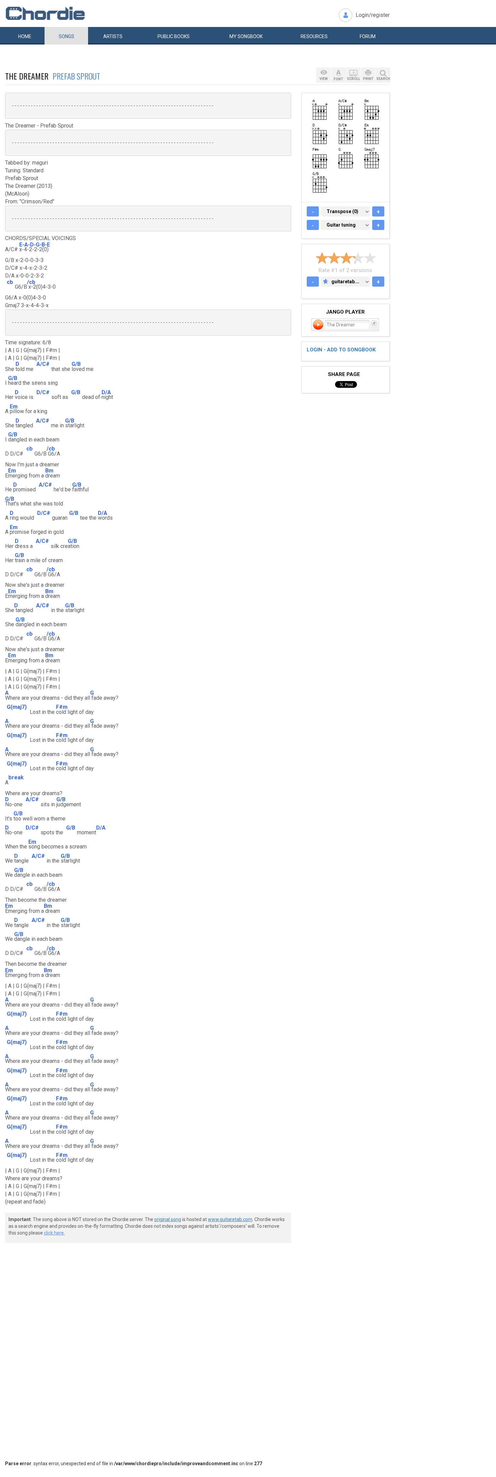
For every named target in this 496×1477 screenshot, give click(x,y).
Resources (314, 36)
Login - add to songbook (341, 350)
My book (246, 36)
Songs (66, 36)
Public (174, 36)
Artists (112, 36)
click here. (54, 1233)
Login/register (373, 15)
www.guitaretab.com (230, 1219)
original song (167, 1219)
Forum (368, 36)
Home (24, 36)
